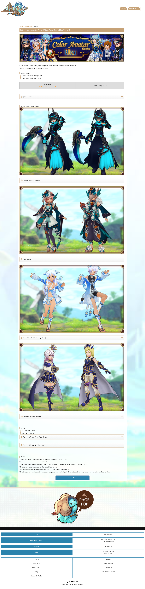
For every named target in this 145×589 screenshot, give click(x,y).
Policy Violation (108, 563)
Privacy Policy (36, 568)
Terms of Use (37, 563)
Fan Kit (108, 559)
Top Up (123, 9)
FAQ (36, 572)
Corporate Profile (36, 576)
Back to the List (72, 478)
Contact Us (108, 568)
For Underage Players (108, 572)
